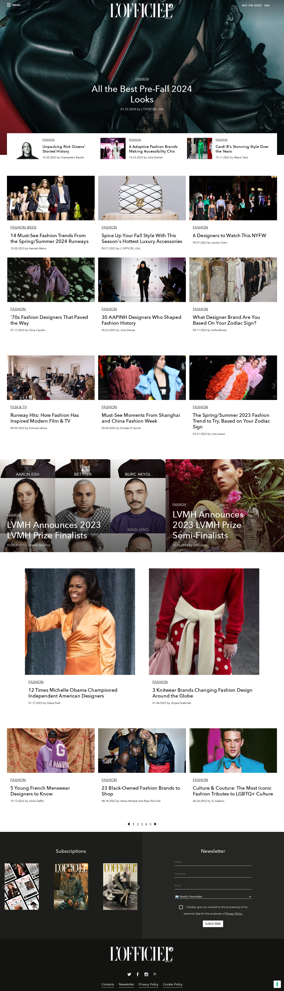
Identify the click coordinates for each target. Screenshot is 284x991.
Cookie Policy (173, 984)
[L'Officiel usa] (142, 11)
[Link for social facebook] (138, 975)
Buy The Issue (252, 5)
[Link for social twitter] (129, 975)
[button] (137, 887)
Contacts (107, 984)
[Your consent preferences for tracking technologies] (277, 984)
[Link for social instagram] (146, 975)
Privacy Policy (234, 913)
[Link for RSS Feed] (155, 975)
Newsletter (126, 984)
